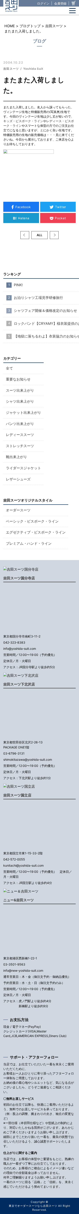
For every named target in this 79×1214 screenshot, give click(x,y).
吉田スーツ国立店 (17, 795)
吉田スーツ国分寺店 (19, 578)
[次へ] (54, 235)
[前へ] (24, 235)
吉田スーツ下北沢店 (19, 684)
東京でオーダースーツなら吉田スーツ (33, 1205)
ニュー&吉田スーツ (18, 900)
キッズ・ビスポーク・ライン (23, 121)
